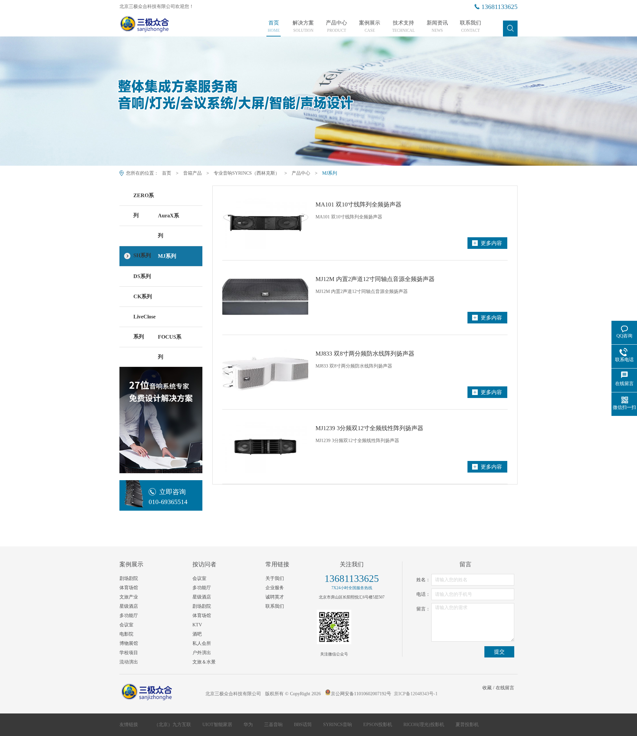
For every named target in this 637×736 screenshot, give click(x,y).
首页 (274, 26)
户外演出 (201, 652)
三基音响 (274, 724)
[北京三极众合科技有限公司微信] (334, 627)
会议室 (126, 624)
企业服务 (274, 587)
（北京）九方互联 (173, 724)
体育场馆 (128, 587)
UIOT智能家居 (218, 724)
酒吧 (197, 634)
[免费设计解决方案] (160, 415)
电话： (423, 594)
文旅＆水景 (204, 661)
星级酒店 (128, 606)
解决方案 (303, 26)
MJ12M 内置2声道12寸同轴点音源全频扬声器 (375, 279)
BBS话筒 (303, 724)
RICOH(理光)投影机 (424, 724)
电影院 (126, 634)
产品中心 (336, 26)
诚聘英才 (274, 596)
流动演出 (128, 661)
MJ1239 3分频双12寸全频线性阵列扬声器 (369, 428)
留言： (423, 608)
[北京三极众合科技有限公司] (156, 25)
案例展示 (369, 26)
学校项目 (128, 652)
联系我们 (470, 26)
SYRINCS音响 (338, 724)
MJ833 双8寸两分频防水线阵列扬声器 (365, 353)
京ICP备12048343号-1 (416, 693)
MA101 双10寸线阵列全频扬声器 (358, 204)
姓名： (423, 579)
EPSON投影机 (378, 724)
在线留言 (505, 687)
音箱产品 (192, 173)
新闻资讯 (437, 26)
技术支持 (403, 26)
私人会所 (201, 643)
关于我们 (274, 578)
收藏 (487, 687)
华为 (249, 724)
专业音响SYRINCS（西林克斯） (247, 173)
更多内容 (491, 243)
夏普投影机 (467, 724)
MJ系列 (329, 173)
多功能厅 (128, 615)
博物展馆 (128, 643)
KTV (197, 624)
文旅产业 (128, 596)
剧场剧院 (128, 578)
